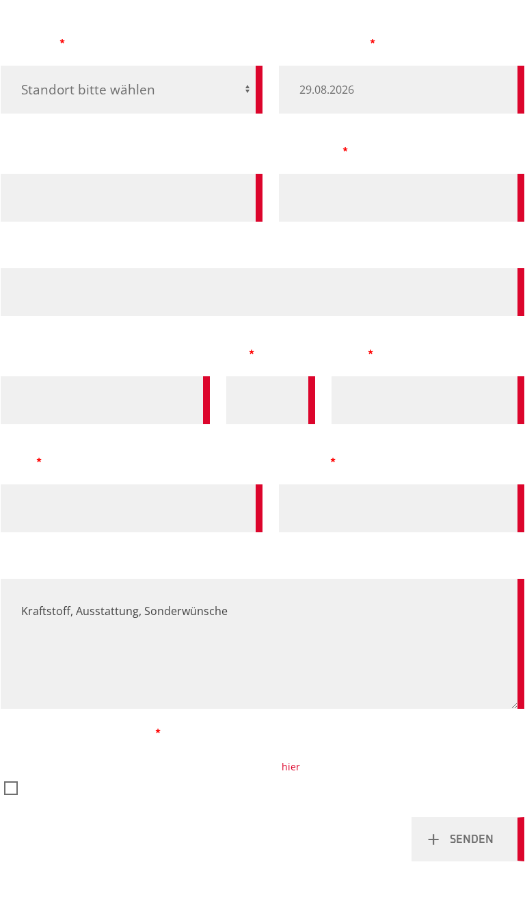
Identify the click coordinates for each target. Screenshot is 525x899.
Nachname (309, 151)
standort (29, 43)
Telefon (303, 462)
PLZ (236, 354)
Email (17, 462)
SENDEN (472, 839)
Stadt (348, 354)
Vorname (27, 151)
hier (291, 766)
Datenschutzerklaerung (78, 733)
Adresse (24, 354)
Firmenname (37, 246)
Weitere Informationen (70, 556)
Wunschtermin (323, 43)
